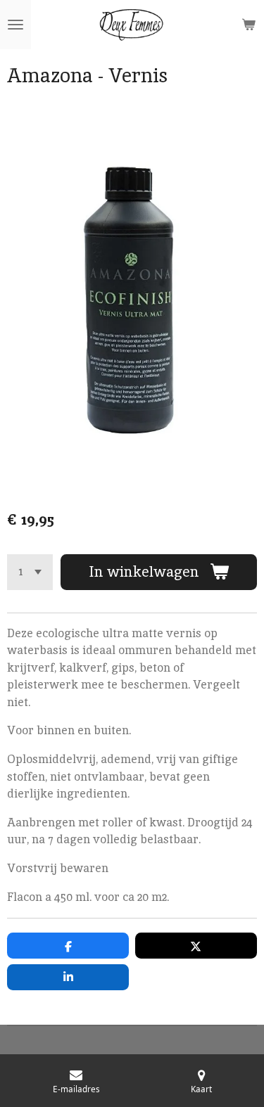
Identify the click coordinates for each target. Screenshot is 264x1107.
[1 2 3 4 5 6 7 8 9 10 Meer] (30, 572)
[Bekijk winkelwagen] (248, 24)
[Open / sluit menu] (15, 24)
